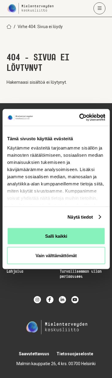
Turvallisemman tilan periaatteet (81, 274)
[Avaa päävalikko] (99, 8)
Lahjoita (15, 271)
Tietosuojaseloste (74, 353)
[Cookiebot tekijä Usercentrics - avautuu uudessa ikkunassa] (79, 117)
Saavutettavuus (34, 353)
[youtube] (75, 299)
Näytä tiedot (80, 217)
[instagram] (37, 299)
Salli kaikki (56, 235)
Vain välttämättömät (56, 255)
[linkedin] (62, 299)
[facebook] (49, 299)
